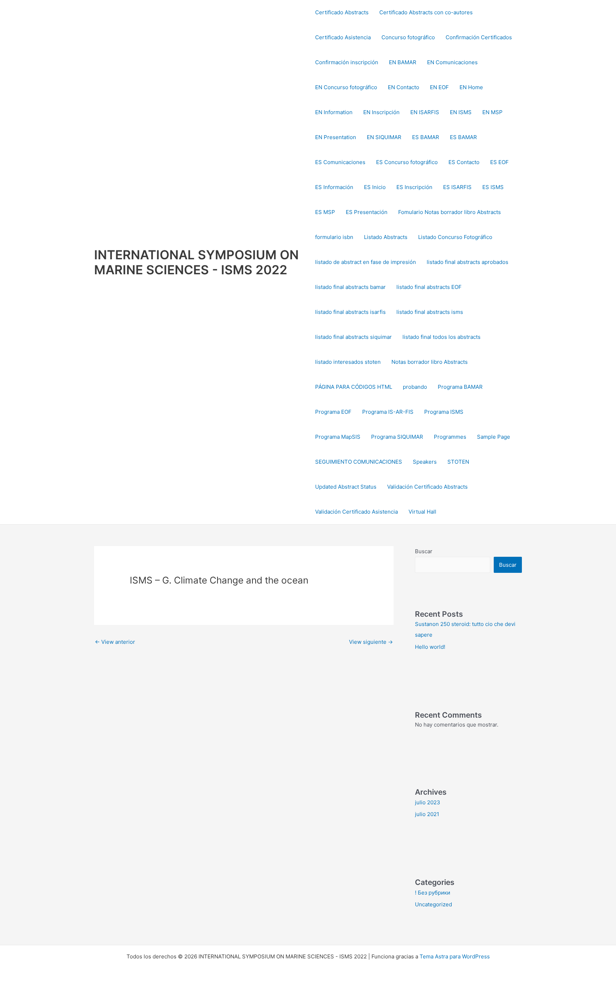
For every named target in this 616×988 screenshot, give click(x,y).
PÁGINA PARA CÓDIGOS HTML (353, 386)
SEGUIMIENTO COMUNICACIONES (358, 461)
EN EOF (439, 87)
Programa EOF (333, 411)
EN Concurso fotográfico (346, 87)
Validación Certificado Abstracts (427, 486)
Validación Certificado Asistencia (356, 511)
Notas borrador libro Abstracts (429, 361)
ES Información (334, 187)
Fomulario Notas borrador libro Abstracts (449, 212)
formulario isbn (334, 237)
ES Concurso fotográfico (407, 162)
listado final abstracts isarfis (350, 312)
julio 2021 (427, 814)
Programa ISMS (443, 411)
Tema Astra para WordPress (455, 956)
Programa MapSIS (337, 436)
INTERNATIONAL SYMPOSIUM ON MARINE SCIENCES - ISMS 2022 (196, 262)
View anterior (115, 641)
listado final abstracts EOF (429, 287)
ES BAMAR (425, 137)
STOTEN (458, 461)
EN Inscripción (381, 112)
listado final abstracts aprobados (467, 262)
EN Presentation (335, 137)
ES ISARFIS (457, 187)
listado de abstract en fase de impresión (365, 262)
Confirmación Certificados (479, 37)
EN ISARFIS (424, 112)
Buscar (423, 551)
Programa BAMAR (460, 386)
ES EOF (499, 162)
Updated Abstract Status (345, 486)
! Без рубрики (432, 892)
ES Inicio (375, 187)
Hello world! (430, 646)
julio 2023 (427, 802)
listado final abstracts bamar (350, 287)
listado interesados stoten (348, 361)
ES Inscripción (414, 187)
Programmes (450, 436)
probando (415, 386)
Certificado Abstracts (342, 12)
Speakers (425, 461)
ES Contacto (463, 162)
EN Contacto (403, 87)
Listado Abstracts (385, 237)
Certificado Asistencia (343, 37)
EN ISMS (461, 112)
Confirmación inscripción (346, 62)
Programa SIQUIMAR (397, 436)
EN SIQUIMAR (384, 137)
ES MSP (325, 212)
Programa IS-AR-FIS (388, 411)
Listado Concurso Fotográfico (455, 237)
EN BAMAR (402, 62)
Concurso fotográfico (408, 37)
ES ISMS (493, 187)
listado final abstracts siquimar (353, 336)
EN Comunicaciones (452, 62)
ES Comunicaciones (340, 162)
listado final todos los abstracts (441, 336)
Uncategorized (433, 904)
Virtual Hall (422, 511)
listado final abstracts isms (429, 312)
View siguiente (371, 641)
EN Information (334, 112)
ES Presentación (366, 212)
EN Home (471, 87)
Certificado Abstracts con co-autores (426, 12)
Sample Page (493, 436)
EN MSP (492, 112)
